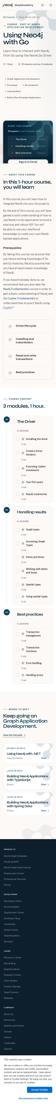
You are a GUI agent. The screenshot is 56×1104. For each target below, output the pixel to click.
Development (32, 85)
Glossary (8, 941)
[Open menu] (50, 5)
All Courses (9, 17)
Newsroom (9, 1020)
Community (9, 924)
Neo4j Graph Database (15, 856)
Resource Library (12, 957)
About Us (8, 1014)
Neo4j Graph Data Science (17, 867)
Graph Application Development (23, 79)
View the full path (12, 735)
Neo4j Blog (10, 963)
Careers (8, 1031)
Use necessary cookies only (33, 1098)
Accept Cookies (39, 1090)
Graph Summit (11, 992)
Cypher (7, 307)
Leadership (9, 1043)
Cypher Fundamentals (21, 298)
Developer (12, 85)
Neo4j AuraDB (11, 861)
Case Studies (10, 980)
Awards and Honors (14, 1025)
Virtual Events (11, 930)
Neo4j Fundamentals (16, 289)
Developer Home (13, 901)
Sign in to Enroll (28, 161)
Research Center (12, 975)
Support (8, 1048)
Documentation (11, 906)
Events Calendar (12, 986)
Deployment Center (14, 873)
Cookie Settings (20, 1079)
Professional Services (15, 879)
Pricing (7, 885)
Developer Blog (12, 918)
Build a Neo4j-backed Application (24, 97)
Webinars (8, 998)
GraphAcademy (12, 935)
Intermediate (14, 91)
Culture (7, 1037)
